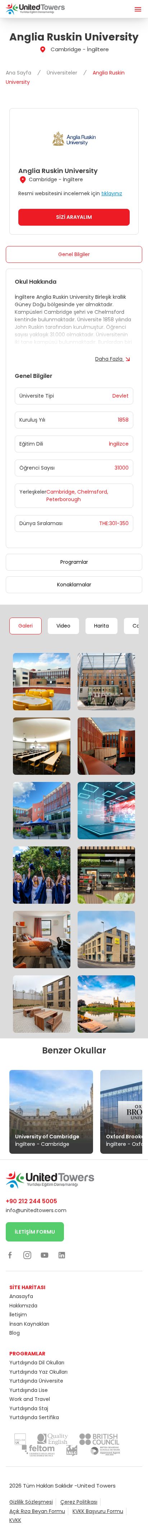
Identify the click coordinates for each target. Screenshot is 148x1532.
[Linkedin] (61, 1254)
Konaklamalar (74, 584)
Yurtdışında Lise (28, 1390)
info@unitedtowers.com (36, 1210)
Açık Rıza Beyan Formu (37, 1511)
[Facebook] (10, 1254)
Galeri (25, 625)
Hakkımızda (23, 1305)
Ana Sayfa (19, 72)
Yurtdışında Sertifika (34, 1417)
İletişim (18, 1314)
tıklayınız (111, 193)
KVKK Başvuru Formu (98, 1511)
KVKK (15, 1520)
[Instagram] (27, 1254)
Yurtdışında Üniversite (36, 1380)
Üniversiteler (63, 72)
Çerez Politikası (78, 1501)
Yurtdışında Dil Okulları (36, 1362)
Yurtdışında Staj (28, 1408)
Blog (14, 1332)
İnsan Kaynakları (29, 1323)
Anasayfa (21, 1296)
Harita (101, 625)
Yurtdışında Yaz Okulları (38, 1371)
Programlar (74, 562)
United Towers (96, 1485)
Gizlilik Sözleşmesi (31, 1501)
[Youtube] (44, 1254)
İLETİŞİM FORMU (35, 1231)
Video (63, 625)
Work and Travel (29, 1399)
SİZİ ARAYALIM (74, 217)
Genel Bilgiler (74, 254)
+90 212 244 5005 (31, 1201)
